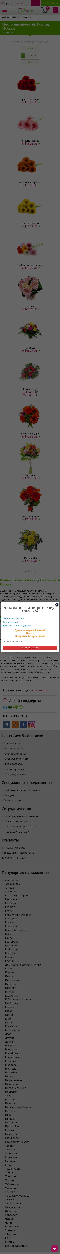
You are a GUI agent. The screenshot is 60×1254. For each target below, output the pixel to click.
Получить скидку (30, 648)
